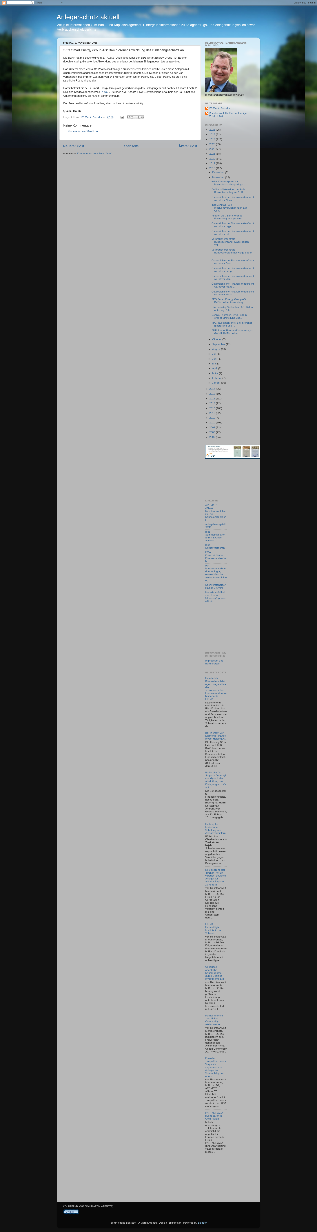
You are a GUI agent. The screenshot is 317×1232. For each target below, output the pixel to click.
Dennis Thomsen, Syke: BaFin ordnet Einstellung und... (229, 316)
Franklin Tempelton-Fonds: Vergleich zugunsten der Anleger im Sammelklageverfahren (216, 1067)
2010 (212, 422)
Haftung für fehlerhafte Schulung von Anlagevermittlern (215, 828)
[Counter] (71, 1213)
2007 (212, 437)
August (216, 349)
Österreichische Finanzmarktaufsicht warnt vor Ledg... (233, 270)
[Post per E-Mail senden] (122, 117)
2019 (212, 163)
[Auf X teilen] (135, 117)
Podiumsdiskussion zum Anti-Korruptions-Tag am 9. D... (228, 191)
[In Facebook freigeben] (139, 117)
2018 (212, 168)
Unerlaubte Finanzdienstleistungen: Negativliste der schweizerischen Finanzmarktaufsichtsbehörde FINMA (216, 688)
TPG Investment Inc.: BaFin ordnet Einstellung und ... (232, 324)
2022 (212, 149)
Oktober (217, 339)
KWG (105, 91)
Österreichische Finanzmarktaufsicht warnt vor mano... (233, 285)
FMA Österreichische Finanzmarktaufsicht (216, 557)
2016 (212, 393)
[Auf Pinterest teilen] (142, 117)
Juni (215, 358)
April (215, 368)
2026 (212, 129)
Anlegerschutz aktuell (88, 17)
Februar (217, 378)
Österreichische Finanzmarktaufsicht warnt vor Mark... (233, 293)
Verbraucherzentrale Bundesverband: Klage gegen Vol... (230, 242)
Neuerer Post (73, 146)
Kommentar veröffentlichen (83, 131)
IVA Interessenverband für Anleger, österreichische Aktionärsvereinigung (216, 573)
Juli (214, 354)
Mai (214, 363)
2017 (212, 389)
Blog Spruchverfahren (215, 546)
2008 (212, 432)
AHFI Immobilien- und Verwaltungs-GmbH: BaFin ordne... (232, 332)
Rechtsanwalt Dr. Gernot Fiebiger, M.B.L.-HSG (228, 114)
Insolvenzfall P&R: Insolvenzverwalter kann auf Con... (229, 207)
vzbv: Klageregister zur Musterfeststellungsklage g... (229, 183)
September (219, 344)
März (215, 373)
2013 (212, 408)
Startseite (131, 146)
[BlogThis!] (132, 117)
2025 (212, 134)
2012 (212, 413)
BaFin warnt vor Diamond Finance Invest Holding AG (215, 735)
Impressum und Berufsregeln (214, 662)
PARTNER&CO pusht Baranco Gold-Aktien (214, 1115)
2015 (212, 398)
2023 (212, 144)
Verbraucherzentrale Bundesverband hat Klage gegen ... (232, 252)
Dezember (218, 172)
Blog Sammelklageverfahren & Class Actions (215, 536)
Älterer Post (188, 146)
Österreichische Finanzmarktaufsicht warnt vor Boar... (233, 262)
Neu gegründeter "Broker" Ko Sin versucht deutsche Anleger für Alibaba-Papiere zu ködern (216, 877)
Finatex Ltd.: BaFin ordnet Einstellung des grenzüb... (228, 217)
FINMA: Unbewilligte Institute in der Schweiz (213, 929)
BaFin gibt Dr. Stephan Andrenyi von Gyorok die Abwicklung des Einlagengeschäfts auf (216, 780)
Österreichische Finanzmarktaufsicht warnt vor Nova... (233, 198)
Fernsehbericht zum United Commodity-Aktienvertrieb (214, 1020)
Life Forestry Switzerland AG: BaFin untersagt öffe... (232, 309)
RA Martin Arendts (219, 108)
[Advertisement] (221, 479)
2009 (212, 427)
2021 (212, 153)
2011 (212, 417)
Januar (216, 382)
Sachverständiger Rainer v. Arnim (215, 586)
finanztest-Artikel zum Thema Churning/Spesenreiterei (215, 597)
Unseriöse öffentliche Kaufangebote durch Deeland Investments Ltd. (215, 973)
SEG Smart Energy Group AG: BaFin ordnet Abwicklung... (229, 301)
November (218, 177)
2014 (212, 403)
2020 (212, 158)
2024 (212, 139)
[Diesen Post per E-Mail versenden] (128, 117)
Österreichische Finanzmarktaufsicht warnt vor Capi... (233, 277)
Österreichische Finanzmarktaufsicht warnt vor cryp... (233, 225)
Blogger (202, 1222)
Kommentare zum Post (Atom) (94, 153)
